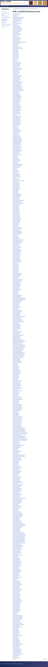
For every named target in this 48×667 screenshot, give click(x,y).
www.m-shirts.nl (15, 394)
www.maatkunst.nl (16, 367)
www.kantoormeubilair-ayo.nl (18, 279)
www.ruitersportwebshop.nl (17, 515)
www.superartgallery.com (17, 569)
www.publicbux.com (16, 492)
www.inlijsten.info (16, 267)
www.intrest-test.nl (16, 270)
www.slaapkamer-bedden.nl (17, 555)
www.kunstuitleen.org (16, 315)
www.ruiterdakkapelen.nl (17, 511)
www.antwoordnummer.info (17, 48)
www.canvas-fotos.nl (16, 108)
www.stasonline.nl (16, 567)
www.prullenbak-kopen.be (17, 490)
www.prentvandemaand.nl (17, 485)
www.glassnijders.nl (16, 238)
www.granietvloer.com (17, 244)
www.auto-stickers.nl (16, 65)
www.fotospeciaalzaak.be (17, 218)
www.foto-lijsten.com (16, 196)
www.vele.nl (15, 613)
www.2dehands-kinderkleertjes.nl (18, 17)
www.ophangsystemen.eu (17, 435)
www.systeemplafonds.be (17, 571)
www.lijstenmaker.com (17, 332)
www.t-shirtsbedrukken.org (17, 584)
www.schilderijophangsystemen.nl (19, 541)
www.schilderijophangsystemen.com (19, 540)
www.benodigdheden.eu (17, 82)
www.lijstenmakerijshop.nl (17, 351)
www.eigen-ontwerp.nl (17, 160)
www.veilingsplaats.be (16, 609)
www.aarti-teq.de (16, 56)
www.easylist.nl (15, 158)
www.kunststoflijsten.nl (17, 312)
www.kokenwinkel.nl (16, 294)
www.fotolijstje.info (16, 206)
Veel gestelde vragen (5, 25)
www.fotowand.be (16, 223)
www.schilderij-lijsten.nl (17, 531)
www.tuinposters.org (16, 593)
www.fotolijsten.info (16, 197)
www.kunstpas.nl (16, 309)
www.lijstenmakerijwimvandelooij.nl (19, 353)
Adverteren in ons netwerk (6, 24)
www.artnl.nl (15, 60)
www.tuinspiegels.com (17, 597)
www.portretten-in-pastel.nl (17, 467)
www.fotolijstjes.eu (16, 210)
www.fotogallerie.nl (16, 186)
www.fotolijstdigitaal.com (17, 194)
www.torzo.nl (15, 579)
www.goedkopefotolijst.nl (17, 241)
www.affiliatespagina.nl (17, 34)
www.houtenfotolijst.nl (17, 260)
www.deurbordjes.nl (16, 132)
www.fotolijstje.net (16, 207)
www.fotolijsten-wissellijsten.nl (18, 202)
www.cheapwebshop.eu (17, 116)
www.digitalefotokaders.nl (17, 139)
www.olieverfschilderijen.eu (17, 404)
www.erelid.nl (15, 168)
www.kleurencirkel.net (16, 285)
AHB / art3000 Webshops (6, 17)
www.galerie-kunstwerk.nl (17, 227)
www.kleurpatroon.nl (16, 286)
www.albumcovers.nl (16, 37)
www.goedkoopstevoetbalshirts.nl (19, 239)
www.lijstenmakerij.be (16, 336)
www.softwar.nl (15, 556)
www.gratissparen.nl (16, 246)
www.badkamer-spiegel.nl (17, 68)
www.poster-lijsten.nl (16, 473)
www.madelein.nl (16, 368)
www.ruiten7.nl (15, 510)
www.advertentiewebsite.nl (17, 29)
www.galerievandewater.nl (17, 228)
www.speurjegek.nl (16, 557)
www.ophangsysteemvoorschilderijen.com (20, 432)
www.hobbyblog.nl (16, 258)
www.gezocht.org (16, 234)
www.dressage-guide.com (17, 147)
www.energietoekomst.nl (17, 165)
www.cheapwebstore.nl (17, 117)
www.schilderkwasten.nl (17, 547)
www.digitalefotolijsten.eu (17, 140)
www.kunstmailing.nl (16, 307)
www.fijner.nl (15, 178)
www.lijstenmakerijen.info (17, 343)
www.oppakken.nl (16, 441)
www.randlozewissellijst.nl (17, 494)
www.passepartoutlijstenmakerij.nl (19, 454)
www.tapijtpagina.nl (16, 572)
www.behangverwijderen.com (18, 81)
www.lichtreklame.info (16, 327)
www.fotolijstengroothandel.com (18, 200)
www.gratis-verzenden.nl (17, 247)
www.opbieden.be (16, 412)
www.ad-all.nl (15, 24)
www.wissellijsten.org (16, 642)
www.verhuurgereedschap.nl (18, 615)
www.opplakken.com (16, 442)
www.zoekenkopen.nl (16, 657)
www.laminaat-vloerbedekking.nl (18, 321)
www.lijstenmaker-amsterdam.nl (18, 335)
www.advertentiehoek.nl (17, 27)
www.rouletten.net (16, 509)
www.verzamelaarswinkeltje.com (18, 624)
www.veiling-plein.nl (16, 608)
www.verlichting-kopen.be (17, 618)
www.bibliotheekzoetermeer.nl (18, 90)
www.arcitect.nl (15, 49)
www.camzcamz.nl (16, 105)
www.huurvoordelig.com (17, 262)
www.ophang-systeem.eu (17, 422)
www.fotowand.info (16, 225)
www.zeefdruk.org (16, 647)
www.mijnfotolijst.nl (16, 386)
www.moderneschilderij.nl (17, 390)
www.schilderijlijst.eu (16, 529)
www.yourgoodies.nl (16, 645)
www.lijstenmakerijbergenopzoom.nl (19, 341)
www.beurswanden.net (17, 85)
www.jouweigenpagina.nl (17, 273)
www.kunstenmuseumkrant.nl (18, 300)
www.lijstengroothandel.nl (17, 331)
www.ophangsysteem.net (17, 424)
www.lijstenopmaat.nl (16, 358)
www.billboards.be (16, 91)
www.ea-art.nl (15, 157)
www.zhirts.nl (15, 656)
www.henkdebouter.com (17, 253)
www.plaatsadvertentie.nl (17, 458)
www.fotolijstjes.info (16, 211)
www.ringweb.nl (15, 504)
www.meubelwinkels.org (17, 384)
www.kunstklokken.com (17, 306)
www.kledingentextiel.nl (17, 284)
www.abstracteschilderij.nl (17, 23)
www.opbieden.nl (16, 415)
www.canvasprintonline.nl (17, 110)
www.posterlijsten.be (16, 472)
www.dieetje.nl (15, 133)
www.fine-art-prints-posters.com (18, 180)
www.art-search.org (16, 61)
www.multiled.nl (15, 395)
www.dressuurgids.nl (16, 148)
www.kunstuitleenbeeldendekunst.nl (19, 316)
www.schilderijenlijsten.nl (17, 521)
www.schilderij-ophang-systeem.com (19, 535)
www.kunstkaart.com (16, 302)
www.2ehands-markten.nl (17, 21)
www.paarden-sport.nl (17, 447)
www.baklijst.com (16, 70)
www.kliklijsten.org (16, 291)
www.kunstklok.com (16, 304)
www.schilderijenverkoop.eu (18, 526)
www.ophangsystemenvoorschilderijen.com (20, 438)
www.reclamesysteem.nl (17, 499)
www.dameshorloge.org (17, 122)
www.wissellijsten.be (16, 640)
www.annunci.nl (15, 45)
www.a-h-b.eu (15, 35)
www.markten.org (16, 375)
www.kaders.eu (15, 278)
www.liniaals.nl (15, 364)
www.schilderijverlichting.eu (17, 545)
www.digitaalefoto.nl (16, 134)
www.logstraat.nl (16, 365)
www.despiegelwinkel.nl (17, 131)
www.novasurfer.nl (16, 400)
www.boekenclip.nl (16, 92)
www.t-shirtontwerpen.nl (17, 583)
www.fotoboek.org (16, 185)
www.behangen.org (16, 80)
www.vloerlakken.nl (16, 625)
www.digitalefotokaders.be (17, 138)
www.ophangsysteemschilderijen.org (19, 431)
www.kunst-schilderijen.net (17, 311)
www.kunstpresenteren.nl (17, 310)
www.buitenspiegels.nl (16, 101)
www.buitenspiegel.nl (16, 100)
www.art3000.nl (15, 51)
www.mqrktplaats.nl (16, 393)
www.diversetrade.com (17, 145)
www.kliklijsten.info (16, 290)
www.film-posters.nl (16, 179)
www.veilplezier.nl (16, 611)
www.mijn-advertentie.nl (17, 385)
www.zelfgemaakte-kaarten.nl (18, 653)
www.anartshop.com (16, 43)
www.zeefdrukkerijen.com (17, 650)
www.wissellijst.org (16, 639)
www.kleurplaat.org (16, 288)
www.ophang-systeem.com (17, 420)
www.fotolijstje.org (16, 208)
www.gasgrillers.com (16, 229)
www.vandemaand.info (17, 603)
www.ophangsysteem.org (17, 426)
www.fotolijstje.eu (16, 205)
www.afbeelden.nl (16, 32)
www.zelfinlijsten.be (16, 655)
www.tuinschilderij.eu (16, 595)
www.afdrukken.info (16, 33)
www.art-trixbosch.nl (16, 64)
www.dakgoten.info (16, 121)
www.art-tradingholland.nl (17, 63)
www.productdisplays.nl (17, 489)
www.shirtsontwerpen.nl (17, 551)
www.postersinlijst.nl (16, 478)
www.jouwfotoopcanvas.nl (17, 274)
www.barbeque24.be (16, 77)
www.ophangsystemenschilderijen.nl (19, 437)
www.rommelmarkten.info (17, 506)
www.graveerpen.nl (16, 248)
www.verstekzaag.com (17, 621)
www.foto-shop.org (16, 217)
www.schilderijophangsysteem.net (19, 536)
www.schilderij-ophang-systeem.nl (19, 537)
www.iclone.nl (15, 263)
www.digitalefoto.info (16, 137)
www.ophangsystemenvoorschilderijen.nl (20, 440)
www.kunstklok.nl (16, 305)
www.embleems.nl (16, 163)
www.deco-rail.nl (16, 127)
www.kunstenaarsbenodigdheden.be (19, 297)
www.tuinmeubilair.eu (16, 590)
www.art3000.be (16, 50)
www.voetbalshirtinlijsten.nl (17, 626)
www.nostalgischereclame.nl (18, 399)
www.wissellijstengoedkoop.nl (18, 644)
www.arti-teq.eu (15, 58)
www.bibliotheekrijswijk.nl (17, 87)
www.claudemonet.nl (16, 118)
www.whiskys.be (15, 636)
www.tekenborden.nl (16, 574)
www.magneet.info (16, 369)
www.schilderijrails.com (17, 543)
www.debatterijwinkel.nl (17, 123)
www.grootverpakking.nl (17, 249)
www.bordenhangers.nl (17, 95)
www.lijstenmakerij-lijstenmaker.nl (19, 347)
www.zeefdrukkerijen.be (17, 649)
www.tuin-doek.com (16, 587)
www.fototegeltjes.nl (16, 220)
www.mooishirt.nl (16, 391)
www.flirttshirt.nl (16, 181)
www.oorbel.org (15, 411)
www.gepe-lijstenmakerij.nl (17, 232)
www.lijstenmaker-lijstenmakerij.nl (19, 354)
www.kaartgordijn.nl (16, 276)
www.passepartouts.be (17, 457)
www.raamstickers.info (17, 493)
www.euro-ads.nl (16, 171)
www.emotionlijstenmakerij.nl (18, 164)
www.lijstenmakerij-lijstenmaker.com (19, 346)
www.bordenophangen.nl (17, 96)
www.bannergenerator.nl (17, 76)
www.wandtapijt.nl (16, 630)
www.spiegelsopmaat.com (17, 564)
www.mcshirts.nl (15, 379)
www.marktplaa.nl (16, 377)
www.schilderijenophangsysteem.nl (19, 525)
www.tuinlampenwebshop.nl (17, 589)
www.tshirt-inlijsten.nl (16, 582)
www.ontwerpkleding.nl (17, 409)
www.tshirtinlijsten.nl (16, 581)
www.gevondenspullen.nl (17, 233)
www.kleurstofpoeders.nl (17, 289)
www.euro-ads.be (16, 170)
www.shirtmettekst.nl (16, 550)
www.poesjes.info (16, 462)
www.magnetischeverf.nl (17, 370)
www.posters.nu (15, 474)
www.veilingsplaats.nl (16, 610)
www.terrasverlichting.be (17, 577)
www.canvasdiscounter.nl (17, 106)
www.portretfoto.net (16, 466)
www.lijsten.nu (15, 330)
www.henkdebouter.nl (16, 254)
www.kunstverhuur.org (17, 317)
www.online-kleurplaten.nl (17, 405)
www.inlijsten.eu (15, 265)
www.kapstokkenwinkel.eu (17, 280)
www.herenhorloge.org (17, 257)
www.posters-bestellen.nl (17, 477)
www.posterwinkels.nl (16, 480)
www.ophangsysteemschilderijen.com (19, 430)
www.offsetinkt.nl (16, 403)
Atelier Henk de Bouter (6, 13)
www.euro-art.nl (15, 173)
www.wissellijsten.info (16, 641)
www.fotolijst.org (16, 192)
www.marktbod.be (16, 374)
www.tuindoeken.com (16, 588)
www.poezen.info (16, 463)
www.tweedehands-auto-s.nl (18, 600)
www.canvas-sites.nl (16, 112)
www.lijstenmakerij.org (17, 338)
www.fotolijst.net (16, 191)
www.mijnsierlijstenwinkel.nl (17, 388)
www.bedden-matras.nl (17, 79)
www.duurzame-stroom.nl (17, 154)
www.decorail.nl (15, 126)
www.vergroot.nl (15, 614)
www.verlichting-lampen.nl (17, 619)
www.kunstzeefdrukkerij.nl (17, 318)
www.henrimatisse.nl (16, 255)
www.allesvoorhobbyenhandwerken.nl (19, 42)
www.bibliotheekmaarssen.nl (18, 86)
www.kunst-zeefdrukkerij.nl (17, 320)
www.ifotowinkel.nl (16, 264)
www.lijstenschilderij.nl (17, 359)
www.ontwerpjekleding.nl (17, 406)
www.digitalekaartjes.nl (17, 143)
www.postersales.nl (16, 475)
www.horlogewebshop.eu (17, 259)
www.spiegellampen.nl (16, 558)
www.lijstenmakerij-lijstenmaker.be (19, 344)
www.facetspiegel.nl (16, 175)
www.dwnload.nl (15, 155)
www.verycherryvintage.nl (17, 623)
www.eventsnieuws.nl (16, 174)
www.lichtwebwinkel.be (17, 328)
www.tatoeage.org (16, 573)
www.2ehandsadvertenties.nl (18, 18)
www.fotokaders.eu (16, 189)
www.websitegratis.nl (16, 632)
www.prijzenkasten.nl (16, 487)
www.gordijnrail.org (16, 243)
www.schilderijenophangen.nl (18, 522)
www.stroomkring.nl (16, 568)
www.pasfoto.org (16, 453)
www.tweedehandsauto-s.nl (17, 599)
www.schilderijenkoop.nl (17, 520)
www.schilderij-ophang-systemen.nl (19, 542)
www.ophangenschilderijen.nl (18, 417)
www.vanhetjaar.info (16, 604)
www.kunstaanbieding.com (17, 295)
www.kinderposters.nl (16, 283)
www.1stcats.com (16, 14)
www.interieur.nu (15, 269)
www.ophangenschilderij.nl (17, 416)
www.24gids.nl (15, 16)
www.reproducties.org (16, 503)
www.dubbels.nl (15, 153)
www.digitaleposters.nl (17, 144)
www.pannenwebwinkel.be (17, 451)
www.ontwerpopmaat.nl (17, 410)
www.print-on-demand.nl (17, 488)
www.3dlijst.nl (15, 22)
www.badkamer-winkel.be (17, 69)
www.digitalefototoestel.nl (17, 142)
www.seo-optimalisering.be (17, 548)
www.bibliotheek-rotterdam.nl (18, 89)
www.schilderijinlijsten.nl (17, 527)
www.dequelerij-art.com (17, 129)
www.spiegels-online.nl (17, 563)
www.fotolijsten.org (16, 199)
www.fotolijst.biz (16, 190)
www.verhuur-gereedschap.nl (18, 616)
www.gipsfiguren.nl (16, 237)
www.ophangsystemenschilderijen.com (19, 436)
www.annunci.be (15, 44)
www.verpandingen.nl (16, 620)
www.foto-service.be (16, 215)
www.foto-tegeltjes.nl (16, 221)
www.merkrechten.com (17, 383)
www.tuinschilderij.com (17, 594)
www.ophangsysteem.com (17, 419)
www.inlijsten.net (16, 268)
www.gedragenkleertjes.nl (17, 231)
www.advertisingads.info (17, 30)
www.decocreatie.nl (16, 124)
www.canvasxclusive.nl (17, 113)
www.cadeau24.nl (16, 102)
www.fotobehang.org (16, 184)
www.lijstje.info (15, 363)
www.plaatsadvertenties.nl (17, 459)
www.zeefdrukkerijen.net (17, 651)
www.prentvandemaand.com (18, 484)
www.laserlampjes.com (17, 325)
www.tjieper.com (16, 578)
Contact (3, 27)
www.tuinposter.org (16, 592)
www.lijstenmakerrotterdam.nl (18, 348)
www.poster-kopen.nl (16, 468)
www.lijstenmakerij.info (17, 337)
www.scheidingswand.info (17, 516)
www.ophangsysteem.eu (17, 421)
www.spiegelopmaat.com (17, 561)
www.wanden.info (16, 629)
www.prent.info (15, 483)
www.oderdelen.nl (16, 401)
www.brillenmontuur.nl (16, 98)
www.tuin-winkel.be (16, 598)
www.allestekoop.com (16, 39)
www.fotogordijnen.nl (16, 187)
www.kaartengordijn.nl (17, 275)
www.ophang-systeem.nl (17, 425)
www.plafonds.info (16, 461)
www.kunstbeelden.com (17, 296)
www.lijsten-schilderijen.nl (17, 362)
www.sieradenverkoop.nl (17, 552)
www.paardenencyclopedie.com (18, 445)
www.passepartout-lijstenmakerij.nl (19, 456)
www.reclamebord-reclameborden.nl (19, 498)
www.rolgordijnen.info (16, 505)
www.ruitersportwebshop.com (18, 514)
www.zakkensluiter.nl (16, 646)
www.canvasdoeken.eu (17, 107)
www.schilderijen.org (16, 519)
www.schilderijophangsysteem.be (18, 532)
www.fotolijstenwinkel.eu (17, 201)
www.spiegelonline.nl (16, 560)
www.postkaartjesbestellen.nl (18, 482)
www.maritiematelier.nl (17, 373)
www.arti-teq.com (16, 55)
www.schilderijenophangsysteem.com (19, 524)
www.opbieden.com (16, 414)
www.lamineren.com (16, 322)
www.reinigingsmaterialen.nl (17, 500)
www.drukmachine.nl (16, 152)
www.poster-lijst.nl (16, 469)
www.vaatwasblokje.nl (16, 602)
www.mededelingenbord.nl (17, 380)
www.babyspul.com (16, 66)
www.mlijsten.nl (15, 389)
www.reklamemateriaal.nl (17, 501)
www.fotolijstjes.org (16, 213)
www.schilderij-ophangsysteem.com (19, 534)
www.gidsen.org (15, 236)
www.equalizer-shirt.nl (16, 166)
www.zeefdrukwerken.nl (17, 652)
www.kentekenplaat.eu (17, 281)
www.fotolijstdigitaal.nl (17, 195)
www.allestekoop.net (16, 40)
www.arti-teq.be (15, 54)
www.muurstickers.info (17, 396)
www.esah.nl (15, 169)
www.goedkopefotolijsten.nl (18, 242)
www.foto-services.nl (16, 216)
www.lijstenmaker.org (16, 333)
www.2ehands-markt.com (17, 19)
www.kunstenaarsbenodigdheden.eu (19, 299)
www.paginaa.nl (15, 448)
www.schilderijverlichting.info (18, 546)
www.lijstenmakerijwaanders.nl (18, 352)
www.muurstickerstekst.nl (17, 398)
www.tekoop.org (16, 576)
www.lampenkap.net (16, 323)
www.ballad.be (15, 74)
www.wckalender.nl (16, 631)
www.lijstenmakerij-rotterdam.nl (18, 349)
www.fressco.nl (15, 226)
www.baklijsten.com (16, 71)
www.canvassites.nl (16, 111)
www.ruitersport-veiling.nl (17, 513)
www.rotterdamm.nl (16, 508)
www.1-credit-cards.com (17, 13)
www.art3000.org (16, 53)
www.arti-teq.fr (15, 59)
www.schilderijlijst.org (16, 530)
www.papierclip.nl (16, 452)
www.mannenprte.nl (16, 372)
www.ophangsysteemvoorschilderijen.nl (20, 433)
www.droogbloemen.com (17, 150)
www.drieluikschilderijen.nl (17, 149)
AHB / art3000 (4, 11)
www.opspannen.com (16, 443)
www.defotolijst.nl (16, 128)
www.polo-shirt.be (16, 464)
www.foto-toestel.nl (16, 222)
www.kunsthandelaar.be (17, 301)
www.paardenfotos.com (17, 446)
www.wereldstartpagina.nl (17, 635)
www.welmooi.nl (15, 634)
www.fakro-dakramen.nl (17, 176)
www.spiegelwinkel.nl (16, 566)
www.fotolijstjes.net (16, 212)
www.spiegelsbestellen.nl (17, 562)
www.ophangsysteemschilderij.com (19, 427)
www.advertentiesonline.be (17, 28)
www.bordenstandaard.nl (17, 97)
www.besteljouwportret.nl (17, 84)
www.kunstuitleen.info (16, 314)
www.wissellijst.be (16, 637)
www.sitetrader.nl (16, 553)
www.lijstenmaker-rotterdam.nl (18, 357)
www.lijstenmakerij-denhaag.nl (18, 342)
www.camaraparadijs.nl (17, 103)
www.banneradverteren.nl (17, 75)
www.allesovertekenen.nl (17, 38)
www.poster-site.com (16, 479)
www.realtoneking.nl (16, 495)
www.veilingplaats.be (16, 605)
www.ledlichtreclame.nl (17, 326)
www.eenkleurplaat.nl (16, 159)
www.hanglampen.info (16, 252)
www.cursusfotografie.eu (17, 119)
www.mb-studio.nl (16, 378)
